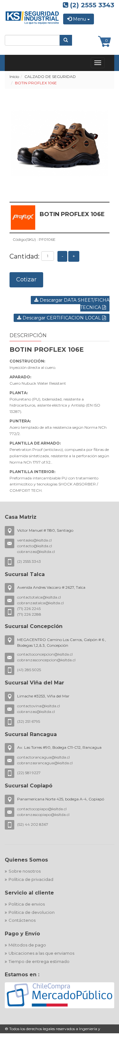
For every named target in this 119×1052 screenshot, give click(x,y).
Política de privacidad (31, 879)
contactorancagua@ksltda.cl (43, 757)
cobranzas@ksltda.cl (36, 551)
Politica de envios (27, 904)
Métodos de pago (27, 944)
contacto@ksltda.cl (34, 545)
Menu (79, 19)
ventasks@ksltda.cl (34, 540)
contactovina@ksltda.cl (38, 705)
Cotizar (26, 279)
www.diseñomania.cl (24, 1048)
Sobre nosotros (25, 871)
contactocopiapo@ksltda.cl (42, 808)
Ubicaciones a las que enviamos (41, 953)
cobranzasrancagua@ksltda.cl (45, 762)
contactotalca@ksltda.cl (39, 597)
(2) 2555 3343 (91, 5)
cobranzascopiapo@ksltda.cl (43, 814)
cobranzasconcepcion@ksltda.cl (46, 660)
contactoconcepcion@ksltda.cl (45, 654)
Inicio (14, 76)
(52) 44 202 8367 (32, 824)
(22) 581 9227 (29, 772)
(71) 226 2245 (29, 608)
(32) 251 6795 (28, 721)
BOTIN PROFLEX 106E (36, 82)
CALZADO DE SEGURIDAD (50, 76)
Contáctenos (22, 920)
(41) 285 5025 (29, 669)
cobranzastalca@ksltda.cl (40, 602)
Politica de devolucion (32, 912)
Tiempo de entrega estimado (39, 961)
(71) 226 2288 (29, 614)
